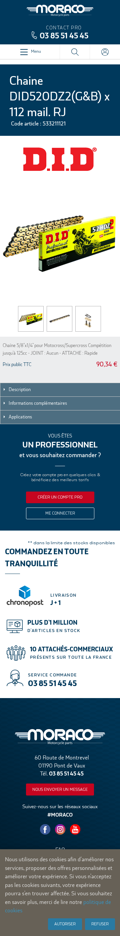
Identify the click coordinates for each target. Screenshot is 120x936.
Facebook (45, 829)
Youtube (75, 829)
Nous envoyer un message (60, 789)
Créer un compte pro (60, 497)
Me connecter (60, 513)
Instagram (60, 829)
